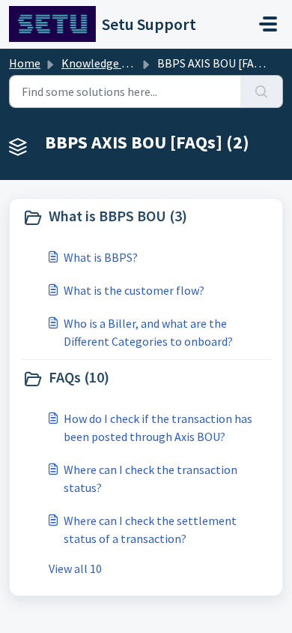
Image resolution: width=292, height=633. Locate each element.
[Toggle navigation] (268, 24)
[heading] (146, 217)
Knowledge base (103, 63)
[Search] (261, 91)
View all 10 (75, 568)
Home (24, 63)
